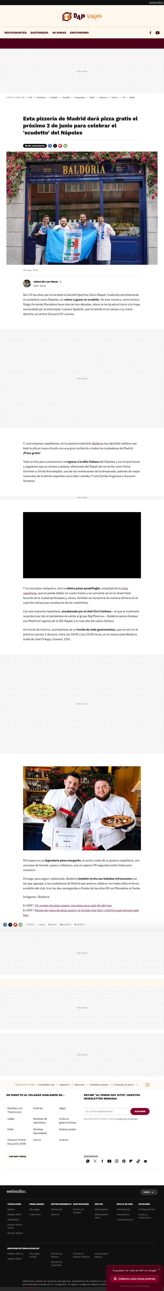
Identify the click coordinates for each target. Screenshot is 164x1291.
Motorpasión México (101, 1255)
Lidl (30, 97)
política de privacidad (127, 1119)
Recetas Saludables (40, 1131)
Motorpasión (101, 1209)
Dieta (132, 97)
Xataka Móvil (14, 1214)
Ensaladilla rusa (47, 1084)
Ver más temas (17, 1156)
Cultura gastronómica (67, 1120)
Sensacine (56, 1209)
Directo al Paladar (78, 1211)
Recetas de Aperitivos (40, 1120)
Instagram (116, 1160)
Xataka (11, 1209)
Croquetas (79, 97)
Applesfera (13, 1219)
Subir (147, 1192)
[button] (47, 282)
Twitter (55, 146)
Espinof (55, 1214)
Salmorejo (80, 1084)
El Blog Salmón (147, 1209)
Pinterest (123, 1160)
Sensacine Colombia (56, 1263)
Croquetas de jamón (124, 1084)
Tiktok (138, 1160)
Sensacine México (56, 1255)
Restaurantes (15, 32)
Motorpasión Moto (101, 1216)
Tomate (66, 97)
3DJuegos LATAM (34, 1255)
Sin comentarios (36, 146)
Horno (115, 97)
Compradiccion (125, 1219)
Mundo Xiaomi (15, 1233)
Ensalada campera (99, 1084)
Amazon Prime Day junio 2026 (16, 1141)
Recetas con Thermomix (15, 1110)
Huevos (103, 97)
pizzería (66, 924)
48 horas (59, 32)
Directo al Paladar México (81, 1255)
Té (124, 97)
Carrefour (41, 97)
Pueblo (54, 97)
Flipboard (60, 146)
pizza (54, 924)
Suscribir (140, 1111)
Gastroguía (39, 32)
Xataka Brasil (14, 1258)
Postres (38, 1108)
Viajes (82, 17)
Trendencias (123, 1209)
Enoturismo (79, 32)
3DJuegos (34, 1209)
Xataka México (15, 1253)
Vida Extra (35, 1214)
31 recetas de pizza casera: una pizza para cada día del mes (73, 905)
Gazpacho (65, 1084)
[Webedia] (156, 2)
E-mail (65, 146)
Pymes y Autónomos (145, 1216)
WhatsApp (87, 1160)
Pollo (92, 97)
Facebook (150, 33)
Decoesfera (123, 1214)
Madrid (81, 924)
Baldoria (97, 443)
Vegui (62, 1108)
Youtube (158, 33)
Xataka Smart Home (14, 1226)
